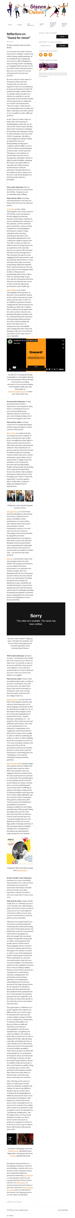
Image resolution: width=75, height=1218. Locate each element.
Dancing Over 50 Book (64, 24)
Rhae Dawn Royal (13, 763)
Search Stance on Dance (48, 33)
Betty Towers (11, 433)
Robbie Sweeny (13, 1151)
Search (62, 37)
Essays (14, 1202)
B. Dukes (13, 1156)
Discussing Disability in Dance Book (53, 25)
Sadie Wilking (11, 290)
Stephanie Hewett (13, 512)
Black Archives (22, 870)
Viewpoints (19, 1202)
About (10, 25)
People (20, 25)
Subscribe (62, 46)
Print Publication (30, 24)
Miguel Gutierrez (13, 699)
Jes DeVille (10, 209)
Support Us (42, 24)
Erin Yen (10, 559)
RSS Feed (11, 1215)
